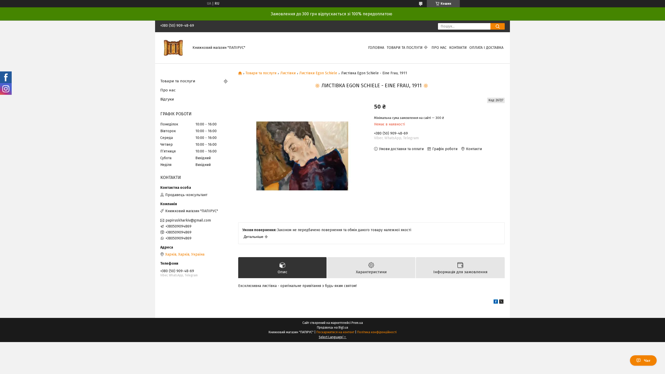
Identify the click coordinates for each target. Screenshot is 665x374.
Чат (647, 360)
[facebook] (496, 302)
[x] (501, 302)
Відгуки (167, 99)
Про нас (439, 47)
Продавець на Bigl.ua (332, 327)
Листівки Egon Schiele (318, 73)
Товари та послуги (405, 47)
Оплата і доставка (486, 47)
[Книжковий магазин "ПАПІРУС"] (173, 47)
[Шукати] (497, 26)
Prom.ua (357, 323)
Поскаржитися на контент (335, 332)
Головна (376, 47)
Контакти (458, 47)
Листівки (288, 73)
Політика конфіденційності (377, 332)
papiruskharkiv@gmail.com (188, 220)
